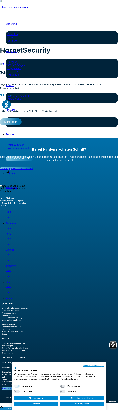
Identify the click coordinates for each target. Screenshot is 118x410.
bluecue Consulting (11, 111)
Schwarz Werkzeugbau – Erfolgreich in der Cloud (40, 72)
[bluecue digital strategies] (14, 7)
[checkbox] (17, 386)
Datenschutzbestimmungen (93, 366)
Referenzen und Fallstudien (12, 332)
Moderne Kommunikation (11, 320)
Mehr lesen (6, 95)
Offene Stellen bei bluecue (12, 327)
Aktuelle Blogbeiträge (10, 329)
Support (5, 334)
